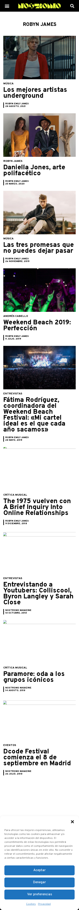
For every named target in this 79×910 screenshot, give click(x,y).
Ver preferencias (39, 894)
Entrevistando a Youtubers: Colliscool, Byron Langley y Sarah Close (38, 594)
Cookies (31, 904)
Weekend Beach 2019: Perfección (37, 326)
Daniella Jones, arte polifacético (34, 171)
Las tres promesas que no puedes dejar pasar (38, 248)
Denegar (39, 882)
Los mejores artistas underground (35, 93)
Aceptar (39, 870)
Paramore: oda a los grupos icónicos (34, 677)
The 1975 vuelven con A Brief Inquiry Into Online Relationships (37, 507)
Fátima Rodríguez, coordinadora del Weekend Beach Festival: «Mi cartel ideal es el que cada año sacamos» (34, 415)
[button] (72, 822)
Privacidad (44, 904)
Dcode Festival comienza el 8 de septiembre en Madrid (37, 758)
